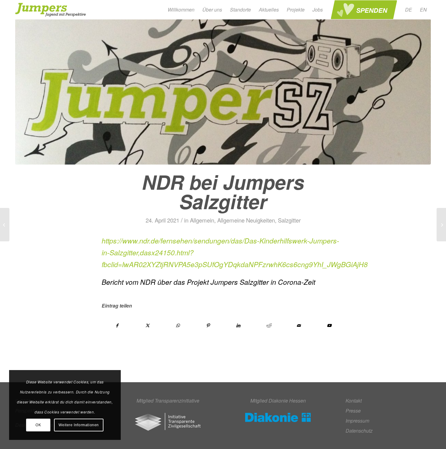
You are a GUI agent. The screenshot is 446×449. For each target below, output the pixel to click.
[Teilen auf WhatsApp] (178, 325)
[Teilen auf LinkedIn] (238, 325)
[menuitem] (181, 9)
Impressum (357, 420)
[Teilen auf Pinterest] (208, 325)
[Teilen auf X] (148, 325)
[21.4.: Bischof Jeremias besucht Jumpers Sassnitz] (4, 224)
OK (38, 425)
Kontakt (354, 400)
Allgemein (202, 220)
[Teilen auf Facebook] (117, 325)
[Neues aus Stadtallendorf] (441, 224)
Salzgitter (289, 220)
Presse (353, 410)
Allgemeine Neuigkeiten (246, 220)
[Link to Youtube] (329, 325)
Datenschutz (359, 430)
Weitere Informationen (79, 425)
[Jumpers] (51, 9)
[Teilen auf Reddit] (269, 325)
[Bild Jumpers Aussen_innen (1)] (223, 92)
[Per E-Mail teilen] (299, 325)
